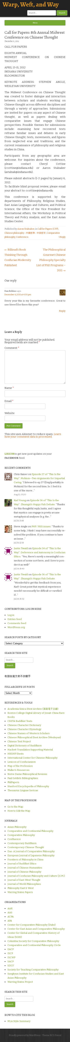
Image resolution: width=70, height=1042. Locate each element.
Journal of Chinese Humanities (24, 867)
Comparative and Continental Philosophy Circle (34, 945)
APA (9, 920)
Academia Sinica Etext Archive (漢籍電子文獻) (32, 708)
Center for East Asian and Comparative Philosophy (36, 928)
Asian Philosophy (17, 827)
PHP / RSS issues (41, 526)
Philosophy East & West (20, 888)
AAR (10, 908)
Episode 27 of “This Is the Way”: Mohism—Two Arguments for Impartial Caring (39, 478)
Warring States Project (20, 981)
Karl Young (20, 500)
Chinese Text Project (19, 741)
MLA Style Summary (18, 1021)
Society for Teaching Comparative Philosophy (33, 969)
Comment (11, 348)
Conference (22, 237)
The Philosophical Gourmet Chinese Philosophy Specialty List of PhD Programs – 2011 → (51, 260)
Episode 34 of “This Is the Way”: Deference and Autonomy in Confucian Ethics (39, 552)
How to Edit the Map (18, 810)
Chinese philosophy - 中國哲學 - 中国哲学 (25, 233)
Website (9, 413)
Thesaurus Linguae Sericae (22, 790)
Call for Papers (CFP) (48, 229)
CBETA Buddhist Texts (19, 721)
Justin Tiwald (21, 548)
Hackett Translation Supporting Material (30, 749)
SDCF (10, 965)
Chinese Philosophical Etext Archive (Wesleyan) (34, 737)
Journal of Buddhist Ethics (21, 863)
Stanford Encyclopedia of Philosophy (28, 786)
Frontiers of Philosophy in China (25, 859)
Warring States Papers (20, 892)
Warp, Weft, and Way (31, 4)
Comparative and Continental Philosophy (30, 831)
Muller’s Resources (18, 770)
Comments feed (16, 623)
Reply (62, 311)
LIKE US (9, 453)
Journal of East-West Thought (23, 880)
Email (8, 401)
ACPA (10, 916)
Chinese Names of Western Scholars (28, 733)
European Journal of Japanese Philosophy (31, 855)
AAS (9, 912)
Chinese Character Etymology (24, 729)
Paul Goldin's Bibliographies (22, 778)
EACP (10, 949)
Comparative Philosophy (21, 835)
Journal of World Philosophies (24, 884)
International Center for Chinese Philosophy (32, 757)
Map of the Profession (20, 766)
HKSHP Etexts (15, 753)
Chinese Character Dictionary (24, 725)
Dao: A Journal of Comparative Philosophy (31, 851)
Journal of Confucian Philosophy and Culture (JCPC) (36, 875)
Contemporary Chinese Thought (25, 847)
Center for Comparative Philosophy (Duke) (31, 924)
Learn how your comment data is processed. (32, 435)
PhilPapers (13, 782)
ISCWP (11, 957)
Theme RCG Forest (51, 1035)
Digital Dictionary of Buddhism (24, 745)
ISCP (10, 953)
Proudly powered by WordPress (25, 1035)
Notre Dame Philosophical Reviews (27, 774)
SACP (10, 961)
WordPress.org (16, 627)
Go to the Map (15, 806)
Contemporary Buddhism (21, 843)
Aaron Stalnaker (25, 229)
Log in (10, 615)
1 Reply (62, 237)
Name (9, 388)
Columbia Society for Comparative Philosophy (33, 941)
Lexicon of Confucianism (21, 761)
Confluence (14, 839)
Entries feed (14, 619)
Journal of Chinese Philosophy (24, 871)
